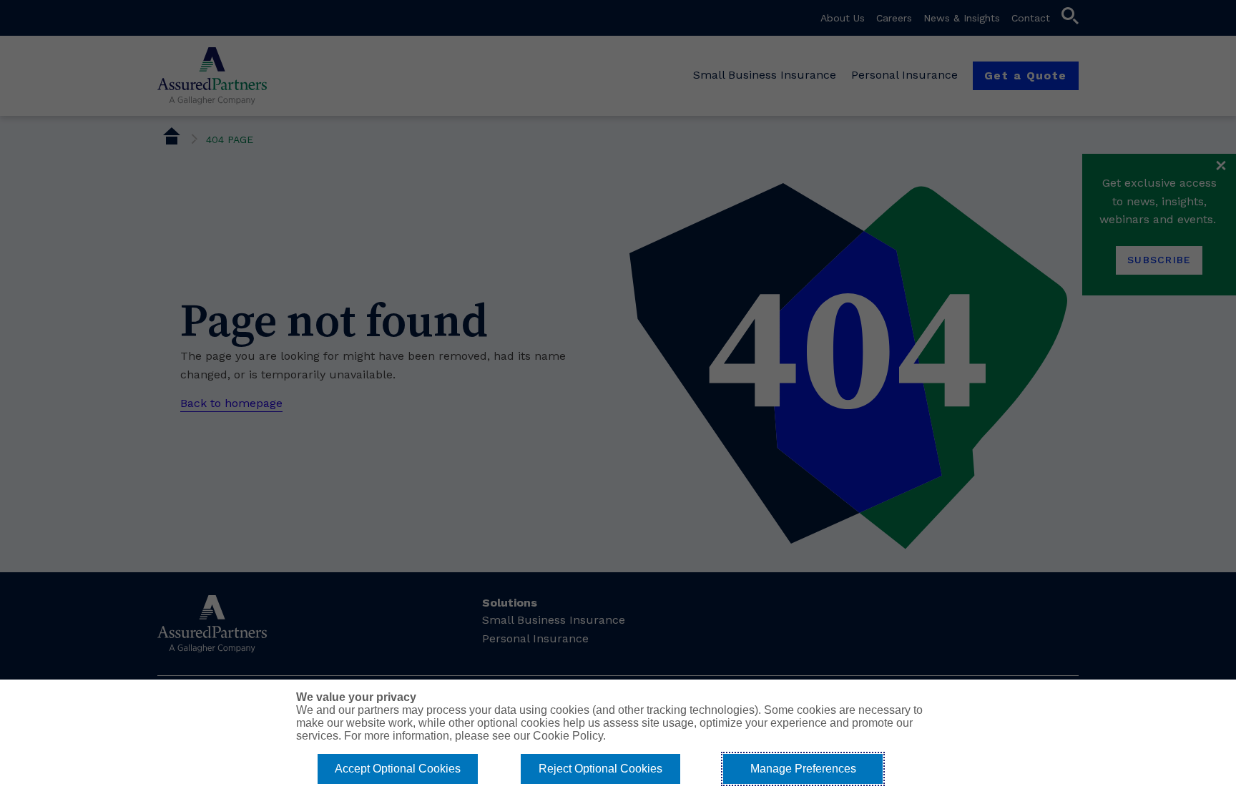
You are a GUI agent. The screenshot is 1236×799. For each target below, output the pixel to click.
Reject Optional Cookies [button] (600, 769)
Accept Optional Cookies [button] (398, 769)
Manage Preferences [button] (803, 769)
